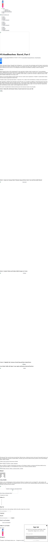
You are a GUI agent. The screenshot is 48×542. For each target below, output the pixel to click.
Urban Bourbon (38, 57)
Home (3, 16)
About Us (6, 9)
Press (3, 12)
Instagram (16, 463)
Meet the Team (7, 10)
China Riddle (6, 57)
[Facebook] (24, 59)
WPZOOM (23, 540)
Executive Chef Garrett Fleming (6, 73)
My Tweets (2, 527)
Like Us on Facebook (5, 520)
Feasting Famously (5, 19)
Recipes (3, 18)
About (3, 8)
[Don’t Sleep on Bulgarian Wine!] (15, 493)
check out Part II (6, 461)
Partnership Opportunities (7, 11)
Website (4, 463)
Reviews (4, 17)
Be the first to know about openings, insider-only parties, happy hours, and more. (15, 509)
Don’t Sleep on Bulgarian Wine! (6, 493)
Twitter (12, 463)
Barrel (9, 65)
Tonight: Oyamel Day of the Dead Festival (14, 488)
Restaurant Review (30, 57)
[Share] (24, 63)
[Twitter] (24, 61)
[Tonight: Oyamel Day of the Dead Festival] (3, 488)
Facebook (8, 463)
